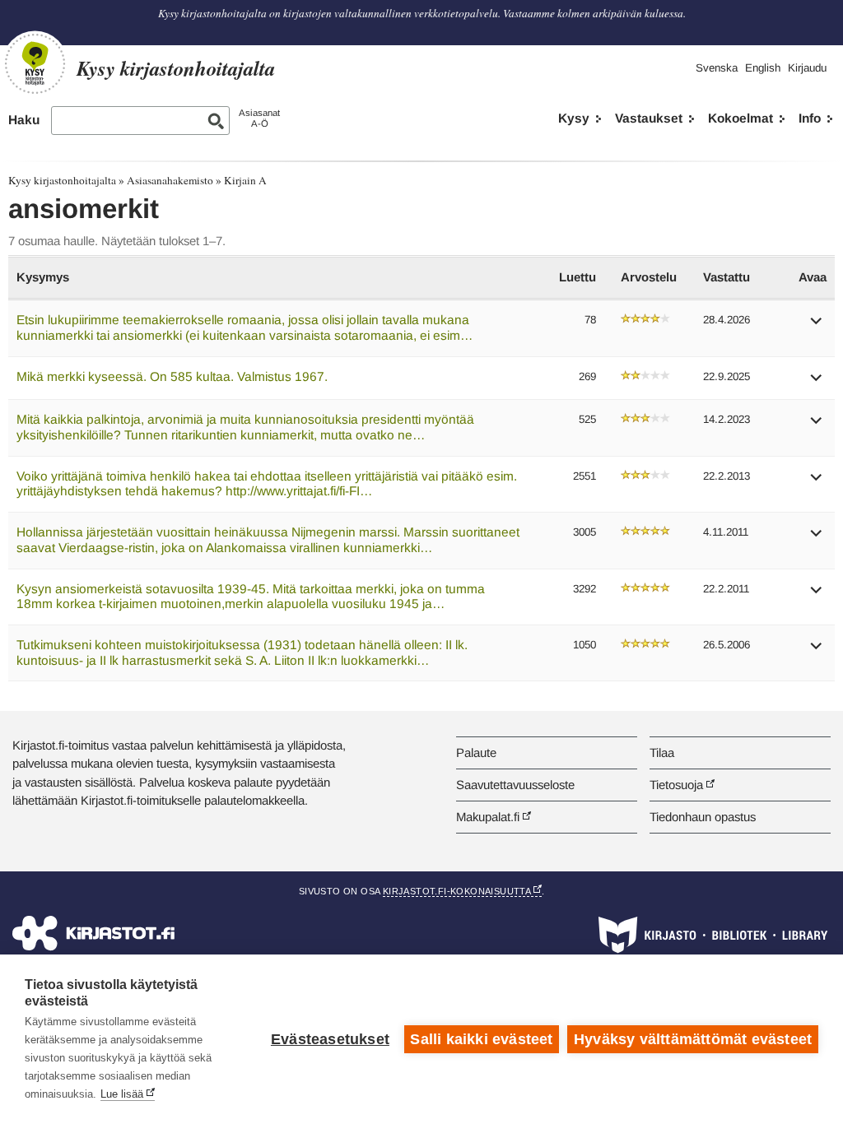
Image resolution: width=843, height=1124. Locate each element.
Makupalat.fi (487, 817)
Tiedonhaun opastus (703, 817)
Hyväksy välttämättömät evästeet (693, 1039)
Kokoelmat (740, 118)
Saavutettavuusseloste (515, 785)
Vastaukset (648, 118)
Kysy (573, 118)
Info (810, 118)
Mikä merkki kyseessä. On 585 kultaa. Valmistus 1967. (172, 376)
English (762, 68)
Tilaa (662, 752)
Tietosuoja (676, 785)
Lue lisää (121, 1094)
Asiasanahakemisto (170, 180)
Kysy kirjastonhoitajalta (62, 180)
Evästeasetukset (330, 1039)
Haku (24, 120)
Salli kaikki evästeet (481, 1039)
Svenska (717, 68)
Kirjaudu (807, 68)
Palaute (476, 752)
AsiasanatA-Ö (259, 118)
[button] (817, 326)
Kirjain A (245, 180)
